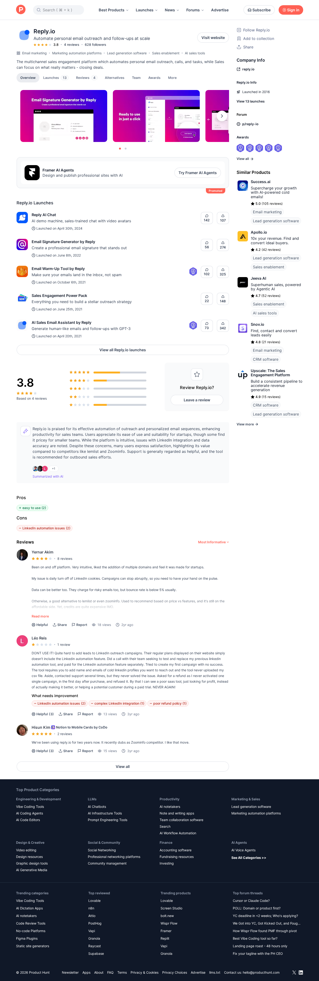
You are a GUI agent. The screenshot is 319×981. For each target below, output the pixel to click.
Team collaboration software (181, 820)
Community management (107, 863)
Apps (86, 972)
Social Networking (102, 850)
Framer (166, 931)
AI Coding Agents (29, 813)
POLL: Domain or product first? (257, 908)
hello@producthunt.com (261, 972)
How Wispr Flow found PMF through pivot (265, 931)
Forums (193, 10)
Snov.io (257, 324)
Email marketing (34, 53)
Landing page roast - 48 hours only (260, 946)
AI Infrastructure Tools (105, 813)
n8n (91, 908)
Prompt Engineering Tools (107, 820)
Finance (166, 842)
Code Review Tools (30, 923)
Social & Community (104, 842)
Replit (165, 938)
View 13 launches (251, 101)
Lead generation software (127, 53)
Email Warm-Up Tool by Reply (58, 268)
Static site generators (32, 946)
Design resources (29, 857)
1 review (63, 645)
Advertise (220, 10)
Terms (122, 972)
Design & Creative (30, 842)
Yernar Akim (42, 552)
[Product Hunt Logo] (21, 10)
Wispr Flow (169, 923)
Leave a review (197, 400)
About (98, 972)
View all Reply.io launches (122, 349)
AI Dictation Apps (29, 908)
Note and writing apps (177, 813)
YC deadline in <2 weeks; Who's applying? (265, 916)
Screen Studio (171, 908)
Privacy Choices (174, 972)
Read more (40, 616)
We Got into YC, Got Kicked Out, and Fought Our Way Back (267, 923)
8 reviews (64, 559)
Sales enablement (165, 53)
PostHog (95, 923)
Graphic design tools (32, 863)
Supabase (96, 953)
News (170, 10)
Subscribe (261, 10)
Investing (167, 863)
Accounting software (175, 850)
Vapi (91, 931)
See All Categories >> (248, 858)
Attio (91, 916)
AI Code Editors (28, 820)
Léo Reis (39, 638)
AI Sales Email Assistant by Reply (61, 322)
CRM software (265, 359)
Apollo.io (259, 232)
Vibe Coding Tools (30, 807)
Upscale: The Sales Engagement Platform (270, 372)
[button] (172, 77)
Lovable (94, 901)
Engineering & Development (38, 799)
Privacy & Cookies (144, 972)
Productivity (169, 799)
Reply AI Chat (44, 214)
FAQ (110, 972)
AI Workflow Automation (178, 833)
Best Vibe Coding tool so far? (255, 938)
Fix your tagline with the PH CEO (258, 953)
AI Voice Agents (243, 850)
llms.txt (214, 972)
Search (165, 826)
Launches (144, 10)
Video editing (26, 850)
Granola (94, 938)
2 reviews (64, 734)
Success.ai (260, 181)
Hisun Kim (41, 727)
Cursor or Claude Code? (251, 901)
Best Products (111, 10)
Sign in (293, 10)
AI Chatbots (97, 807)
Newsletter (70, 972)
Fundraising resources (177, 857)
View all (123, 766)
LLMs (92, 799)
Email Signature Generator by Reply (63, 241)
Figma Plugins (27, 938)
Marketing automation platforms (77, 53)
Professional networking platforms (114, 857)
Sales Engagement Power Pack (59, 295)
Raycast (94, 946)
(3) (45, 714)
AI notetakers (170, 807)
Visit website (213, 37)
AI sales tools (195, 53)
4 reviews (71, 45)
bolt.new (167, 916)
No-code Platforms (30, 931)
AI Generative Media (31, 870)
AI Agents (239, 842)
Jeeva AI (258, 278)
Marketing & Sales (245, 799)
